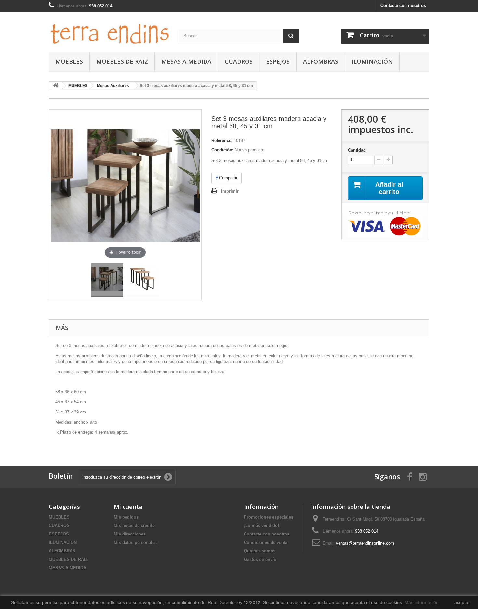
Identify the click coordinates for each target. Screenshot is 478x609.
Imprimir (230, 191)
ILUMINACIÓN (372, 61)
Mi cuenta (128, 506)
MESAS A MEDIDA (186, 61)
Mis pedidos (126, 517)
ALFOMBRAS (320, 61)
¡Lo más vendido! (261, 525)
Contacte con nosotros (403, 5)
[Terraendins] (109, 30)
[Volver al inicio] (55, 86)
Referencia (221, 140)
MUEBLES (69, 61)
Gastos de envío (260, 559)
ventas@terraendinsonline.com (365, 543)
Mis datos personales (135, 542)
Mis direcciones (130, 534)
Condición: (222, 149)
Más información (422, 602)
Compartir (227, 177)
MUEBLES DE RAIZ (122, 61)
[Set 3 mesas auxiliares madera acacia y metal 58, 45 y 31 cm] (107, 280)
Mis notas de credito (134, 525)
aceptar (462, 602)
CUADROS (239, 61)
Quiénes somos (259, 550)
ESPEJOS (278, 61)
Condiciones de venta (265, 542)
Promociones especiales (268, 517)
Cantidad (357, 150)
